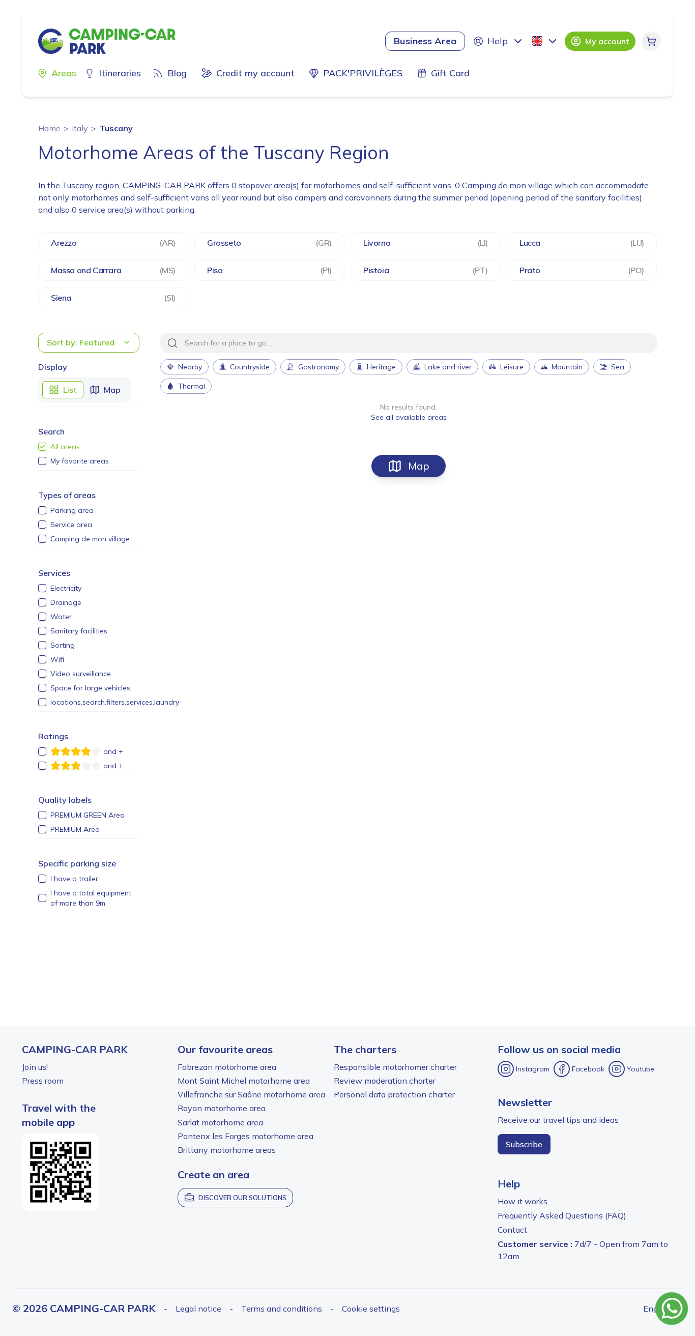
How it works (522, 1201)
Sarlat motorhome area (220, 1122)
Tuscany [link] (116, 128)
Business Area (425, 41)
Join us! (35, 1067)
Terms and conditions (281, 1308)
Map (418, 465)
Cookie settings (371, 1308)
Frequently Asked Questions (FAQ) (562, 1215)
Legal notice (198, 1308)
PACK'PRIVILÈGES (362, 73)
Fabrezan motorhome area (227, 1067)
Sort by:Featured (80, 342)
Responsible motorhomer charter (395, 1067)
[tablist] (84, 389)
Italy (80, 128)
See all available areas (409, 417)
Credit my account (255, 73)
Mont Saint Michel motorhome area (244, 1081)
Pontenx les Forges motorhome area (245, 1136)
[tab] (62, 389)
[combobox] (545, 41)
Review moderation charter (385, 1081)
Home (49, 128)
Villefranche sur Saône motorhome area (251, 1094)
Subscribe (524, 1144)
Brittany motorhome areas (227, 1150)
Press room (43, 1081)
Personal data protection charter (394, 1094)
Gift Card (450, 73)
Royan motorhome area (222, 1108)
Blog (177, 73)
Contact (512, 1230)
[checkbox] (42, 447)
